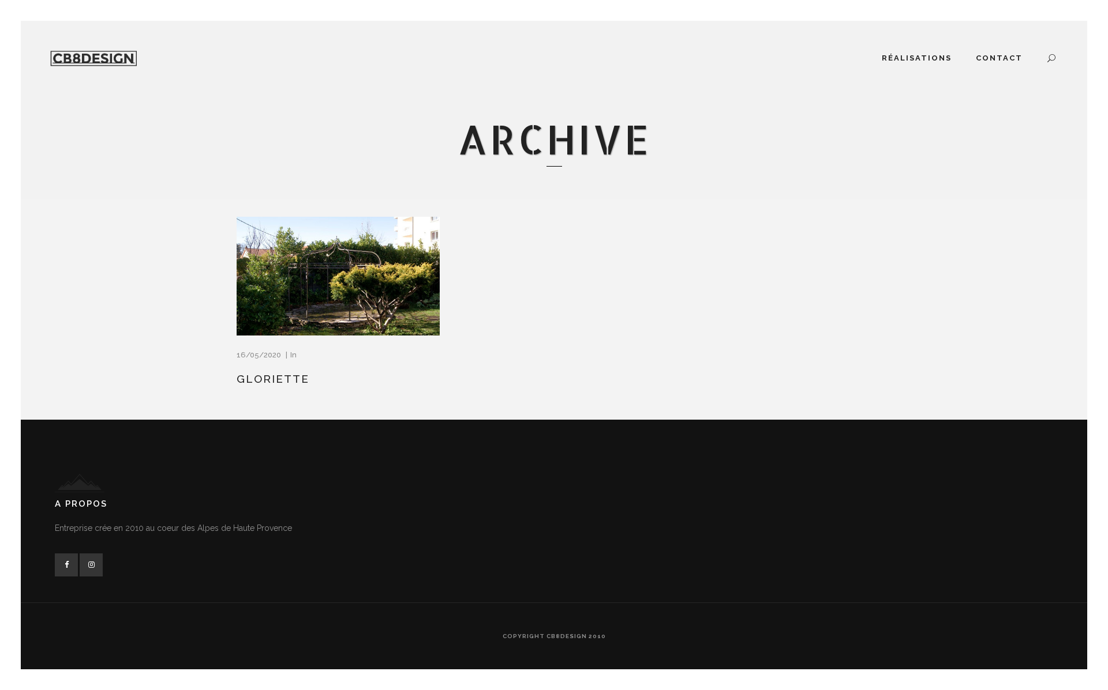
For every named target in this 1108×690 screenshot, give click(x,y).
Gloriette (273, 378)
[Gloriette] (338, 276)
